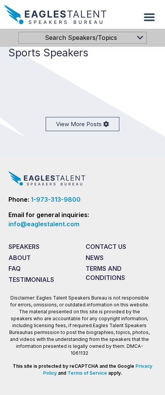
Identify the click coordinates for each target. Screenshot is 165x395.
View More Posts (79, 124)
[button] (149, 17)
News (95, 258)
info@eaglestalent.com (43, 224)
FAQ (14, 268)
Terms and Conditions (105, 273)
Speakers (24, 246)
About (19, 258)
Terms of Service (87, 373)
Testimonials (31, 279)
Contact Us (106, 246)
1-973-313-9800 (56, 199)
